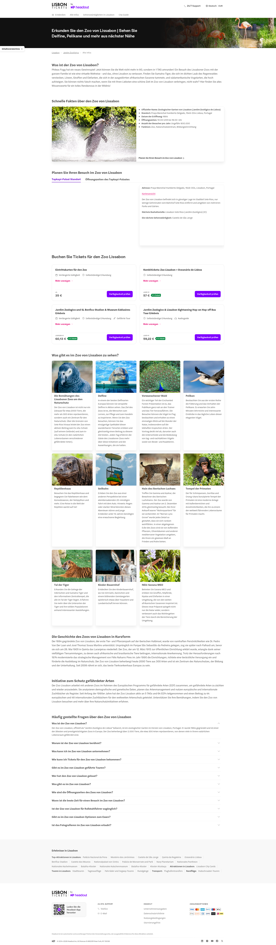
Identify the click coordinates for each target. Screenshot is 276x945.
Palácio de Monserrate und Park (137, 861)
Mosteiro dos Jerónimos (122, 857)
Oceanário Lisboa (193, 857)
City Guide (124, 14)
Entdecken (60, 14)
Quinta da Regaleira (171, 857)
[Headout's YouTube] (212, 941)
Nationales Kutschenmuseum (114, 866)
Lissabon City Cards (205, 866)
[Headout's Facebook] (217, 941)
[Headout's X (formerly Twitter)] (222, 941)
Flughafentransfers (173, 870)
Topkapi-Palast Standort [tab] (66, 179)
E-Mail (104, 913)
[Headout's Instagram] (207, 941)
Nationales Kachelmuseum (64, 866)
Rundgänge (142, 870)
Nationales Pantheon (187, 861)
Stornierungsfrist (152, 922)
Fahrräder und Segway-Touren (119, 870)
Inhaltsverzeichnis (11, 48)
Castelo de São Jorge (148, 857)
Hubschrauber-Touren (209, 870)
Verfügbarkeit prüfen (119, 293)
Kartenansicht (148, 193)
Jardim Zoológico (71, 52)
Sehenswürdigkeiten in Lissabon (98, 14)
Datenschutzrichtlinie (154, 913)
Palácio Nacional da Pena (95, 857)
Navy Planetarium (165, 861)
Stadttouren (78, 870)
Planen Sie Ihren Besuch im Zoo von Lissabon (160, 157)
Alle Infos (74, 14)
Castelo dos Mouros (80, 861)
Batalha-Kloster (88, 866)
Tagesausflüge (94, 870)
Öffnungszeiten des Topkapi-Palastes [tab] (107, 179)
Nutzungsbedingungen (155, 918)
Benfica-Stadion (60, 861)
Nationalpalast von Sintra (106, 861)
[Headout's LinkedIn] (202, 941)
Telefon (104, 908)
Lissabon (56, 52)
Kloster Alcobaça (158, 866)
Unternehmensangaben (155, 908)
